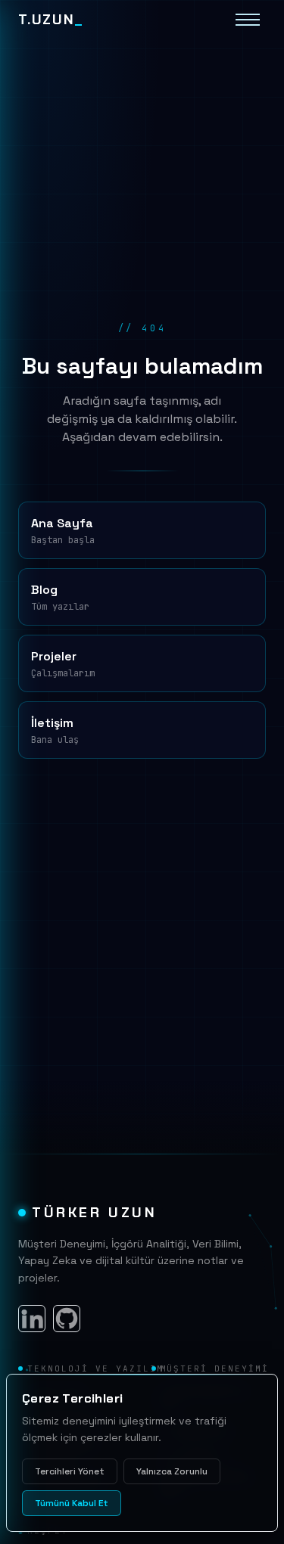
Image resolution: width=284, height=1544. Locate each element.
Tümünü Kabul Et (71, 1503)
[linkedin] (31, 1318)
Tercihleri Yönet (70, 1471)
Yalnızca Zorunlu (172, 1471)
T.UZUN (50, 20)
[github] (66, 1318)
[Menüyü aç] (247, 20)
